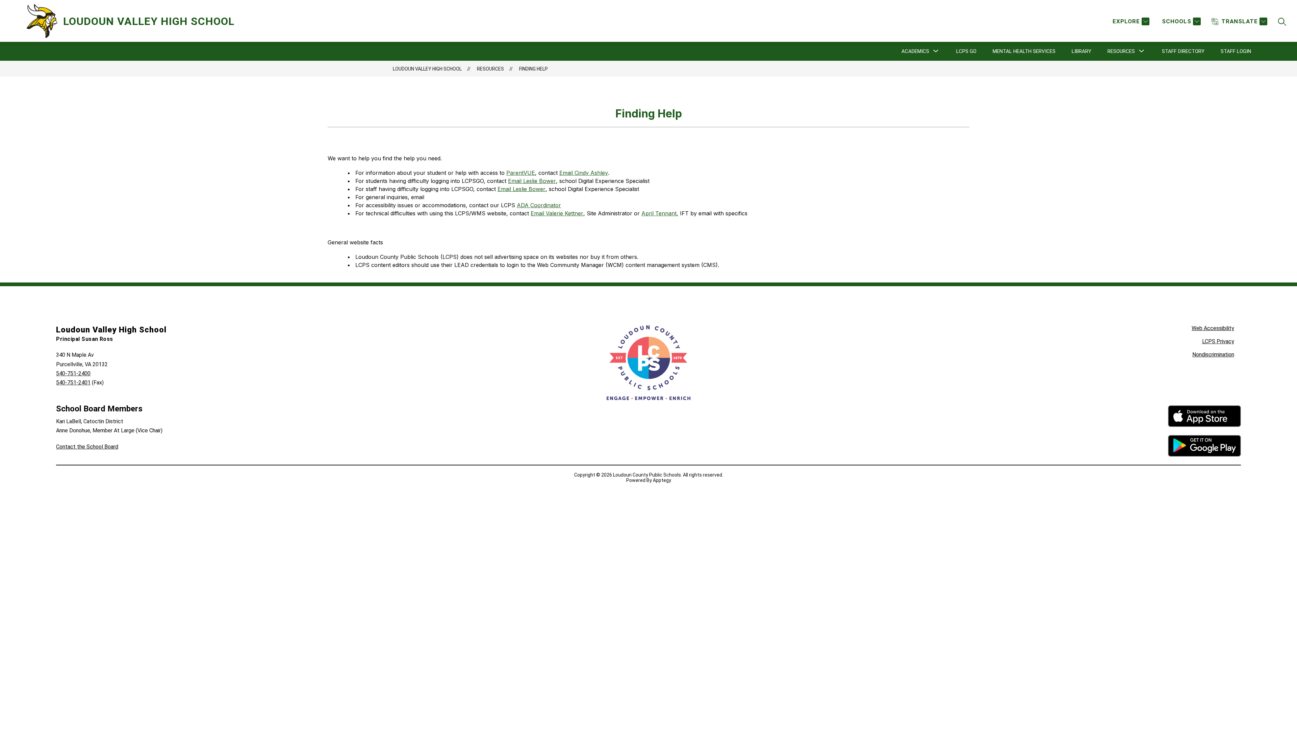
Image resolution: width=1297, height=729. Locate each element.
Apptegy (662, 480)
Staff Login (1236, 51)
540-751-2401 (73, 382)
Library (1081, 51)
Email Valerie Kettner (557, 213)
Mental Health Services (1024, 51)
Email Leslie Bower (532, 181)
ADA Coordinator (539, 205)
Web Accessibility (1213, 328)
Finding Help (533, 69)
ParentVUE (520, 172)
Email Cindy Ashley (583, 172)
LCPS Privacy (1218, 341)
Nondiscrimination (1213, 354)
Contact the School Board (87, 446)
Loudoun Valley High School (427, 69)
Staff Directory (1183, 51)
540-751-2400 (73, 373)
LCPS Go (966, 51)
